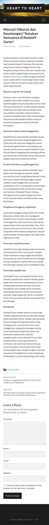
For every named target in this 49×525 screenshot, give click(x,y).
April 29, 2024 (9, 46)
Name (6, 448)
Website (7, 473)
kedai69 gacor (16, 76)
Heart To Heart (24, 8)
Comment (8, 419)
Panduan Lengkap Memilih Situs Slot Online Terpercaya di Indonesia (22, 380)
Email (6, 461)
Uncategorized (13, 370)
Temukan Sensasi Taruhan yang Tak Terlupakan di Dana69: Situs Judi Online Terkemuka (24, 392)
